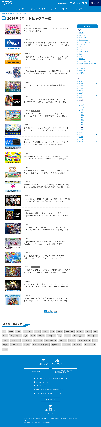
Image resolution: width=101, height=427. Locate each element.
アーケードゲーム (85, 42)
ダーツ (67, 9)
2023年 (81, 91)
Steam (88, 331)
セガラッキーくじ (85, 61)
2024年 (81, 88)
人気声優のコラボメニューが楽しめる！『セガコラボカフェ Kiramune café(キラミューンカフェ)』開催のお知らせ (46, 58)
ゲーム (24, 9)
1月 (82, 130)
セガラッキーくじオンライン (87, 65)
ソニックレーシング (84, 340)
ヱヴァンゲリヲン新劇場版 (40, 345)
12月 (82, 102)
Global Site (51, 399)
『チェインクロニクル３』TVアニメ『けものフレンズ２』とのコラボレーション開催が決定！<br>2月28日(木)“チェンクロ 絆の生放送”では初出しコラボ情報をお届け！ (46, 115)
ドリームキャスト (51, 340)
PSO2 (95, 340)
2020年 (81, 98)
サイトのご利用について (43, 382)
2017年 (81, 134)
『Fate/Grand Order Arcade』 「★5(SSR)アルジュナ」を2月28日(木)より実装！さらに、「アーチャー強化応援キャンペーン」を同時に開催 (47, 72)
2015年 (81, 139)
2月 (82, 127)
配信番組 (82, 59)
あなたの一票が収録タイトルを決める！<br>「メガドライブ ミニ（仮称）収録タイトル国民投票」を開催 (46, 143)
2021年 (81, 95)
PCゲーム (82, 35)
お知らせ (82, 68)
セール (5, 349)
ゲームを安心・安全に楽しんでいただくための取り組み (51, 378)
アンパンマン (77, 345)
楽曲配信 (82, 73)
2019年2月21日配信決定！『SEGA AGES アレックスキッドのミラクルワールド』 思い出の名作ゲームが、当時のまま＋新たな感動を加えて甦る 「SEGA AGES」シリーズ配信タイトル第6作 (47, 299)
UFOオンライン (92, 336)
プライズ (82, 44)
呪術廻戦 (26, 345)
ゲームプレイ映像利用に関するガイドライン (48, 393)
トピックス (78, 9)
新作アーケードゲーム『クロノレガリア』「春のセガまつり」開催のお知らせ (46, 29)
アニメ (56, 9)
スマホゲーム (35, 110)
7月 (82, 115)
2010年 (81, 141)
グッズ (33, 336)
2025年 (81, 86)
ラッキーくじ (15, 340)
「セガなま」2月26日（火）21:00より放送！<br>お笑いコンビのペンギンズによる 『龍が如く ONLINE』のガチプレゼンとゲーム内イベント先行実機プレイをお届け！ (47, 200)
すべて (81, 33)
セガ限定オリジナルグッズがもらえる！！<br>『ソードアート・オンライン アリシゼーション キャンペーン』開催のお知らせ (47, 129)
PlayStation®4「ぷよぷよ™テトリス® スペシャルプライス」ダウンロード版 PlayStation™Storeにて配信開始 (46, 157)
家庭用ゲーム (83, 37)
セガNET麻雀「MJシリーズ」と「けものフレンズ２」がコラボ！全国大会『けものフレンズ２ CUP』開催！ (46, 172)
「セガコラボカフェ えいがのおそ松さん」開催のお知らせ (46, 86)
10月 (82, 107)
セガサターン (38, 340)
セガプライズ (51, 336)
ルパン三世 (66, 345)
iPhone (60, 331)
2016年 (81, 137)
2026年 (81, 83)
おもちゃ (67, 336)
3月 (82, 125)
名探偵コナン (56, 345)
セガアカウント (16, 345)
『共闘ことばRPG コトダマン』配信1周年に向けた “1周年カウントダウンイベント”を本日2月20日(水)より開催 (47, 271)
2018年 (81, 132)
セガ (4, 331)
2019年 (24, 13)
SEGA (11, 331)
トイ (80, 49)
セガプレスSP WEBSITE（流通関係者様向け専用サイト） (64, 371)
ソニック (72, 340)
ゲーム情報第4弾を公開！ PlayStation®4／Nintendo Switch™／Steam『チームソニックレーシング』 (44, 257)
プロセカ (5, 340)
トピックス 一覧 (14, 13)
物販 (80, 54)
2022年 (81, 93)
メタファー (63, 340)
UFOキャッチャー (79, 336)
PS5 (95, 331)
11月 (82, 105)
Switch (5, 336)
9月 (82, 110)
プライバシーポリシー (42, 386)
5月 (82, 120)
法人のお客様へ (36, 371)
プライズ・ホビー (40, 9)
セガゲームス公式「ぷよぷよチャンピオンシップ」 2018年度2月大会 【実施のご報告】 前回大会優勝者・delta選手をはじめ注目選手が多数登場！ (47, 285)
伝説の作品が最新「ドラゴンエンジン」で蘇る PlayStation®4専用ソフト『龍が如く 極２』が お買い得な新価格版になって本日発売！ (46, 214)
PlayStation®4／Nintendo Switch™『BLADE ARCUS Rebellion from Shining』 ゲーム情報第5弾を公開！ (44, 243)
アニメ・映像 (83, 52)
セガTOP (4, 13)
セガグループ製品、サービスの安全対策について (49, 389)
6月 (82, 117)
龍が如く (5, 345)
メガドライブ (27, 340)
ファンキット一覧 (90, 345)
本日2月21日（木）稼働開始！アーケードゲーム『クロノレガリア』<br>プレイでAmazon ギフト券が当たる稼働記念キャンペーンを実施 (47, 228)
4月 (82, 122)
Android (45, 331)
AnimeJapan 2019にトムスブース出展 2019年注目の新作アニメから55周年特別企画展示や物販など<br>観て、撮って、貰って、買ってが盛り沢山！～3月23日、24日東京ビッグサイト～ (47, 186)
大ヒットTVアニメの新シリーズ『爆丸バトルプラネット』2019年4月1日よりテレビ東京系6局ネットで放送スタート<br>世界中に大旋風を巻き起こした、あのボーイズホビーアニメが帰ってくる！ (47, 100)
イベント (82, 56)
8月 (82, 112)
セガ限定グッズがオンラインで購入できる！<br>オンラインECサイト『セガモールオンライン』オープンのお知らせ (46, 44)
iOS (53, 331)
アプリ (37, 331)
